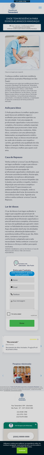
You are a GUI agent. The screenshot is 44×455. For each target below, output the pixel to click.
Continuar (22, 450)
